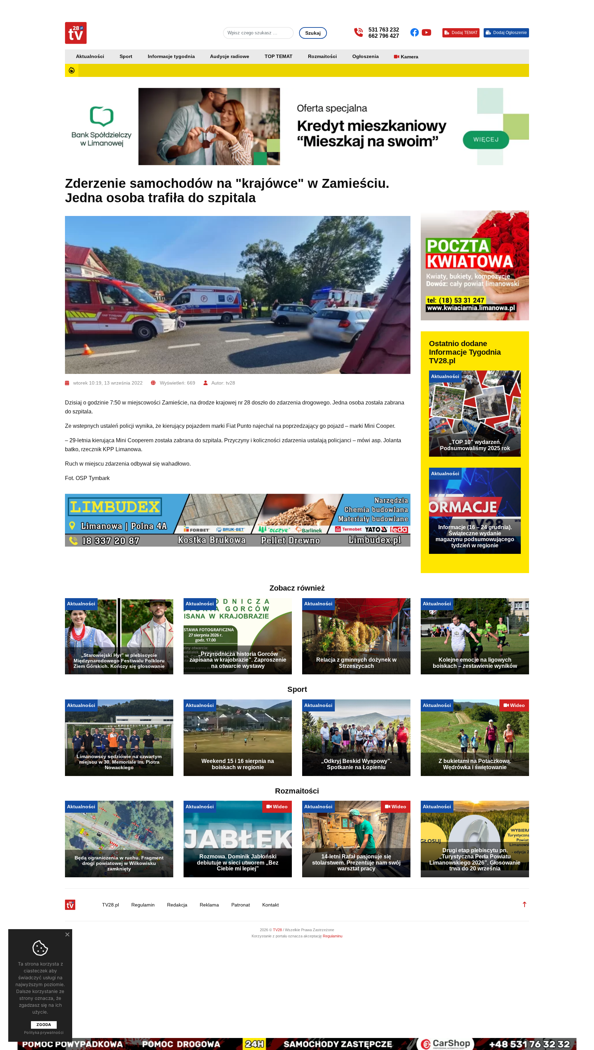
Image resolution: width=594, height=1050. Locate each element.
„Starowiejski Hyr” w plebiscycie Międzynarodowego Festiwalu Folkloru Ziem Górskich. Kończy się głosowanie (119, 660)
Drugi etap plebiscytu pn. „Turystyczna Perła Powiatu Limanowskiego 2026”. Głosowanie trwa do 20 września (474, 859)
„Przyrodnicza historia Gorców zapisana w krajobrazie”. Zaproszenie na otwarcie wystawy (237, 660)
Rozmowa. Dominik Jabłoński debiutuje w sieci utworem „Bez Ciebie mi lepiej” (237, 862)
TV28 (278, 930)
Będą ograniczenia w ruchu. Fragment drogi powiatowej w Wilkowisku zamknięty (119, 863)
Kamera (409, 56)
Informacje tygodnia (171, 56)
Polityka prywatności (44, 1032)
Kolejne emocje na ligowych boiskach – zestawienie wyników (475, 663)
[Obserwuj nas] (415, 32)
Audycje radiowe (229, 56)
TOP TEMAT (279, 56)
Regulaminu (332, 936)
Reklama (209, 905)
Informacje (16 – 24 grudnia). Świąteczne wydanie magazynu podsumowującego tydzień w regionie (475, 536)
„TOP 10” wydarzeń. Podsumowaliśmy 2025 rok (475, 445)
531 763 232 (383, 30)
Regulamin (143, 905)
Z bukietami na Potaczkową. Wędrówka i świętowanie (475, 764)
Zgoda (43, 1024)
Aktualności (90, 56)
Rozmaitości (322, 56)
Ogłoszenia (365, 56)
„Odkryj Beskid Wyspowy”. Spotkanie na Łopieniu (356, 764)
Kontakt (270, 905)
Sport (126, 56)
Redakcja (177, 905)
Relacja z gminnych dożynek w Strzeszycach (356, 663)
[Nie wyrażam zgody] (67, 934)
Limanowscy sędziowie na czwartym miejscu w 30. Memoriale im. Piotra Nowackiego (119, 762)
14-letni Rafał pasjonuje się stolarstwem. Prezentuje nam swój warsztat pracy (356, 862)
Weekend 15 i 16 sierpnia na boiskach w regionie (237, 764)
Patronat (240, 905)
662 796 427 (383, 36)
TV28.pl (110, 905)
